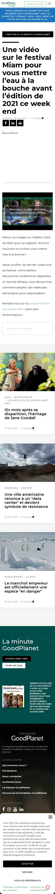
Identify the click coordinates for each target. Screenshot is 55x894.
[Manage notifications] (47, 887)
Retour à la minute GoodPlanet (28, 34)
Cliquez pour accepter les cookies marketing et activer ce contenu (27, 211)
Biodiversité (23, 397)
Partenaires (9, 770)
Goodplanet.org (16, 658)
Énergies (11, 488)
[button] (50, 816)
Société (26, 488)
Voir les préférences (27, 880)
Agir (8, 397)
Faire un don (35, 4)
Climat (31, 576)
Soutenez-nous (11, 781)
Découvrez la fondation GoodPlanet (24, 793)
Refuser (27, 872)
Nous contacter (12, 776)
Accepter (27, 864)
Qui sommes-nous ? (14, 765)
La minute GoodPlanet (16, 787)
